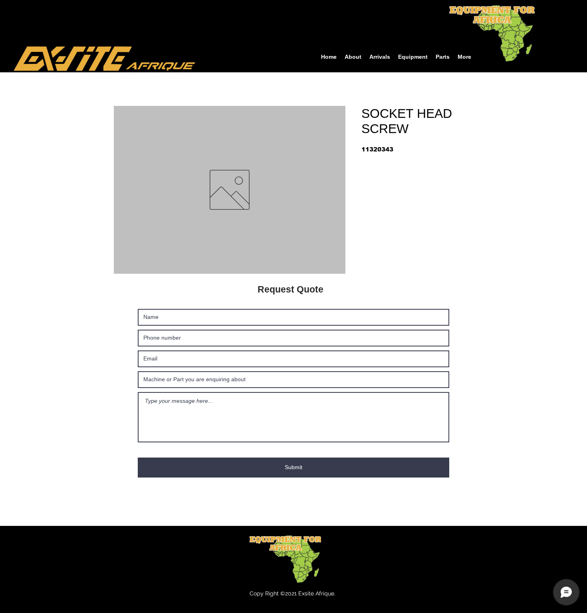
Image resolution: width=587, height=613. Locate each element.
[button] (413, 57)
